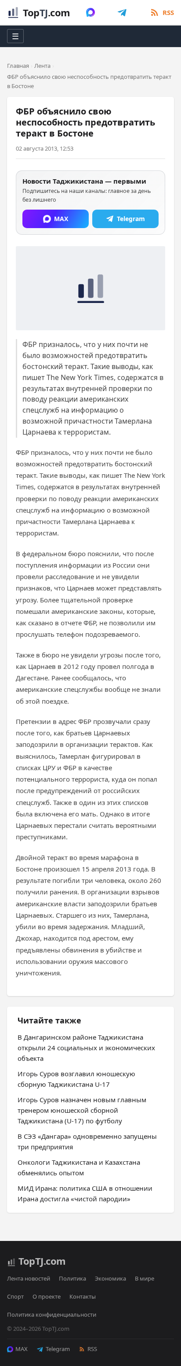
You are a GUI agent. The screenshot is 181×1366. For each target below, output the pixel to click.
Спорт (15, 1296)
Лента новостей (28, 1278)
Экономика (110, 1278)
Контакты (82, 1296)
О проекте (47, 1296)
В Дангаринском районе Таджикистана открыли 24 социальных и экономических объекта (86, 1048)
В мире (144, 1278)
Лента (42, 66)
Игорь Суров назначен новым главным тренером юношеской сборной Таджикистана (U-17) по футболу (82, 1110)
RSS (92, 1349)
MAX (21, 1349)
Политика (72, 1278)
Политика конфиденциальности (51, 1314)
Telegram (58, 1349)
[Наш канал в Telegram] (122, 12)
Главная (18, 66)
